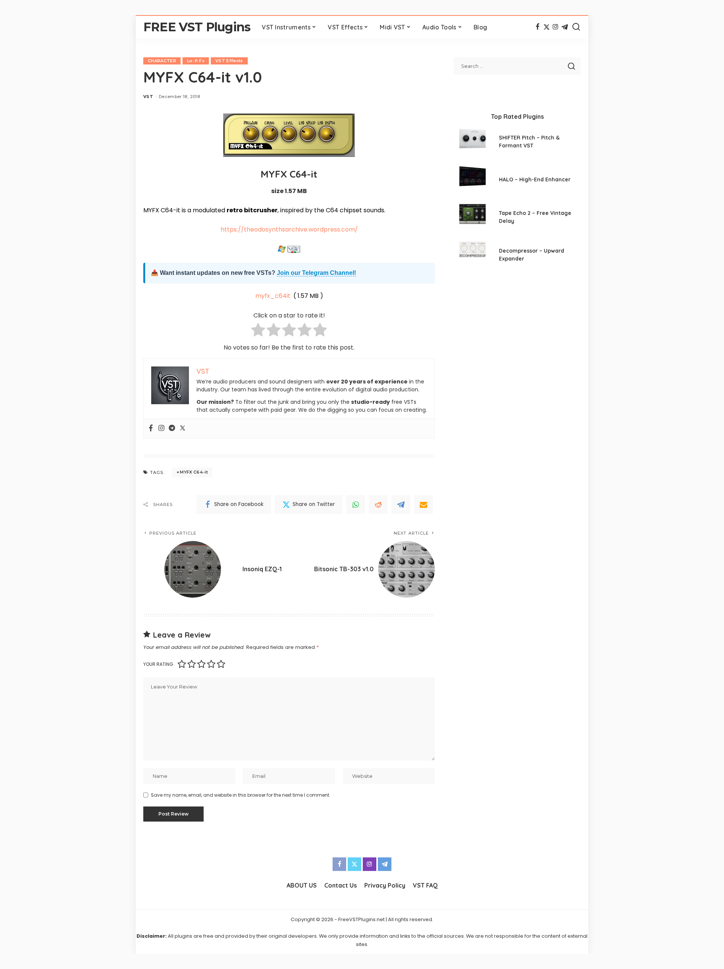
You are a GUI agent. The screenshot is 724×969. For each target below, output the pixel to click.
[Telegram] (564, 27)
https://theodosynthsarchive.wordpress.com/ (289, 229)
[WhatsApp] (355, 504)
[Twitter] (546, 27)
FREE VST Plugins (196, 27)
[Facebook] (537, 27)
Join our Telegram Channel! (316, 273)
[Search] (576, 27)
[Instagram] (555, 27)
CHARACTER (162, 60)
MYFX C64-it (194, 472)
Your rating (158, 664)
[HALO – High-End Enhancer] (472, 180)
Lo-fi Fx (195, 60)
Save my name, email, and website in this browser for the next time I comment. (240, 795)
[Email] (423, 504)
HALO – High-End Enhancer (535, 179)
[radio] (258, 331)
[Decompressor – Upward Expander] (472, 256)
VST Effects (229, 60)
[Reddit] (378, 504)
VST (148, 96)
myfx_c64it (272, 295)
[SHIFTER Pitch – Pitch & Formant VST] (472, 143)
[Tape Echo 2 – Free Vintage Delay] (472, 218)
